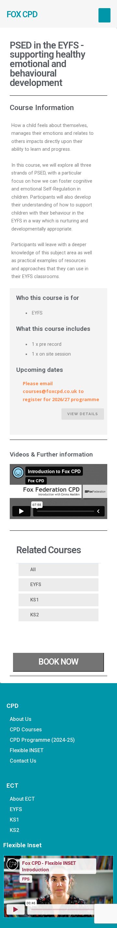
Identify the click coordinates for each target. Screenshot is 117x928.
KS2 (34, 615)
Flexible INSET (27, 750)
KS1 (34, 600)
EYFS (35, 584)
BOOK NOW (58, 662)
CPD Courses (26, 729)
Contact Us (23, 761)
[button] (104, 15)
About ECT (22, 799)
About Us (21, 719)
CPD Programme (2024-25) (42, 740)
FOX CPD (21, 14)
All (33, 569)
